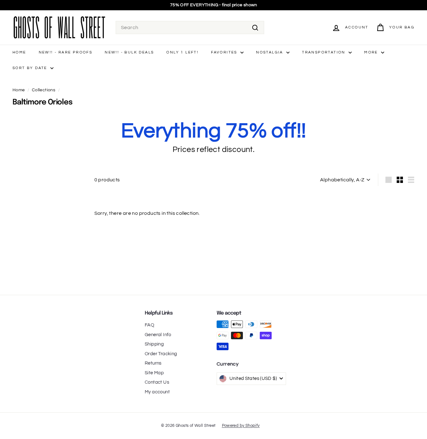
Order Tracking (161, 353)
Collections (43, 90)
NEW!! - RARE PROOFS (66, 52)
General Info (158, 334)
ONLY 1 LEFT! (182, 52)
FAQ (149, 325)
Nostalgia (270, 52)
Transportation (324, 52)
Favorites (225, 52)
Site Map (154, 373)
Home (19, 52)
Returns (153, 363)
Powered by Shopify (241, 425)
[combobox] (190, 27)
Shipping (154, 344)
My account (157, 392)
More (371, 52)
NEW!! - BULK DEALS (129, 52)
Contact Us (157, 382)
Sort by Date (31, 68)
